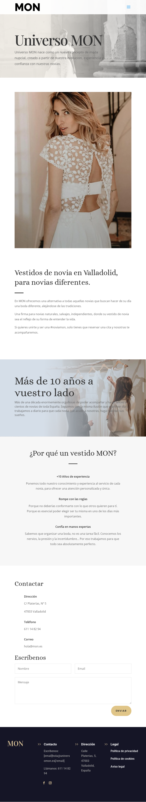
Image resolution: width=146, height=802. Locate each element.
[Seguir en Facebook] (44, 783)
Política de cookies (122, 758)
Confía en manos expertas (73, 527)
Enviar (121, 711)
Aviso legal (118, 766)
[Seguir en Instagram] (50, 783)
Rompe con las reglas (73, 499)
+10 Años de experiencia (73, 476)
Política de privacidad (124, 751)
